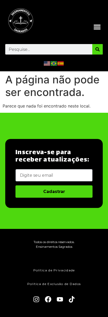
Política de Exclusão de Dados (54, 284)
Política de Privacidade (54, 270)
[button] (97, 27)
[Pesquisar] (97, 49)
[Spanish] (60, 63)
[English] (47, 63)
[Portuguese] (54, 63)
